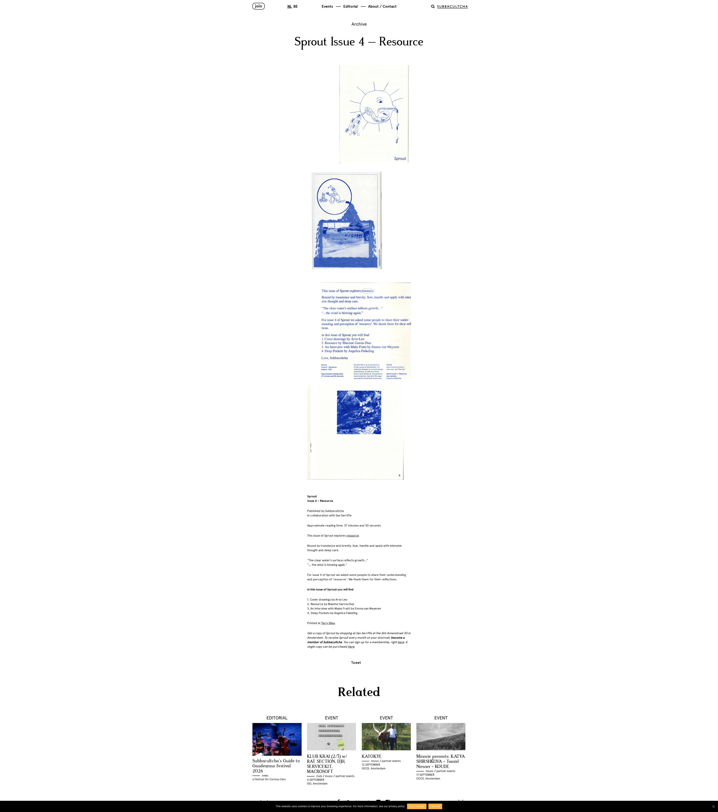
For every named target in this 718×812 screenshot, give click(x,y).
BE (295, 6)
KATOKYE (372, 756)
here (351, 646)
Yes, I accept (416, 806)
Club (319, 776)
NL (289, 6)
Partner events (345, 776)
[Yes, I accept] (713, 806)
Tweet (356, 662)
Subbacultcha (452, 6)
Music (329, 776)
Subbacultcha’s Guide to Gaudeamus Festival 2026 (276, 766)
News (265, 775)
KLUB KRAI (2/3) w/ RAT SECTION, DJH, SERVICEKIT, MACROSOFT (327, 764)
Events (327, 6)
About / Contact (382, 6)
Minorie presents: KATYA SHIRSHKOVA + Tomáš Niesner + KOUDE (440, 762)
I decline (435, 806)
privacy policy (396, 806)
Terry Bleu (328, 623)
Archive (359, 24)
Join (258, 6)
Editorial (350, 6)
